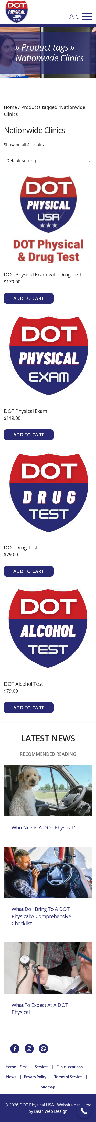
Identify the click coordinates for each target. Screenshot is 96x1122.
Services (41, 1066)
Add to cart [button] (28, 298)
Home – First (16, 1066)
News (11, 1076)
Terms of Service (68, 1076)
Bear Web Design (51, 1111)
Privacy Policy (35, 1076)
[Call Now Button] (84, 1111)
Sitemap (48, 1086)
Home (10, 107)
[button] (87, 16)
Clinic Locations (69, 1066)
